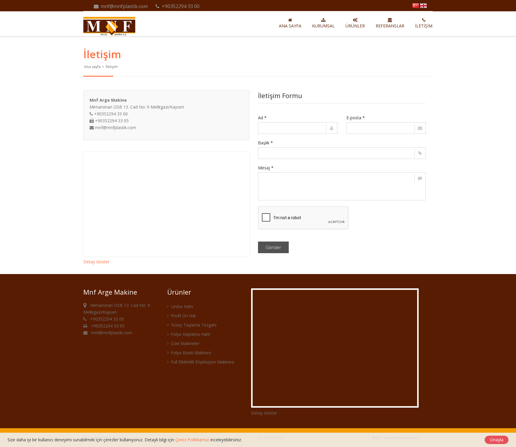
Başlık (265, 143)
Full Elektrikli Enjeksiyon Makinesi (202, 362)
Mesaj (266, 168)
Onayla (496, 440)
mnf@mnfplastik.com (123, 6)
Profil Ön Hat (183, 315)
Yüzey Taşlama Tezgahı (193, 325)
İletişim (423, 26)
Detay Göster (96, 262)
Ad (262, 117)
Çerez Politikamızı (192, 440)
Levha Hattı (181, 306)
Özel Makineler (184, 343)
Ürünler (355, 26)
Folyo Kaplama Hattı (190, 334)
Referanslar (390, 26)
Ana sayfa (290, 26)
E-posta (355, 117)
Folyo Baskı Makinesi (190, 352)
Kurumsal (323, 26)
